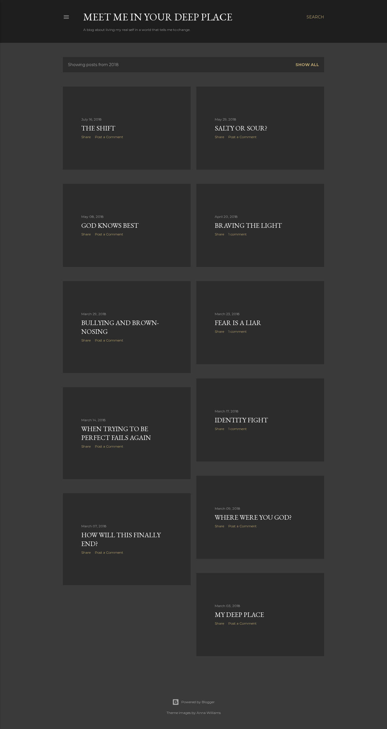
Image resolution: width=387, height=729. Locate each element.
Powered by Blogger (198, 702)
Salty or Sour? (241, 128)
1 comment (237, 234)
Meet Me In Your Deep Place (157, 17)
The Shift (98, 128)
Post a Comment (109, 137)
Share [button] (86, 137)
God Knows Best (110, 225)
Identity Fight (241, 420)
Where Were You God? (253, 517)
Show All (307, 64)
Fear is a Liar (238, 322)
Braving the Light (248, 225)
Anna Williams (209, 713)
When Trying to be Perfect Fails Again (116, 433)
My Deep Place (239, 614)
